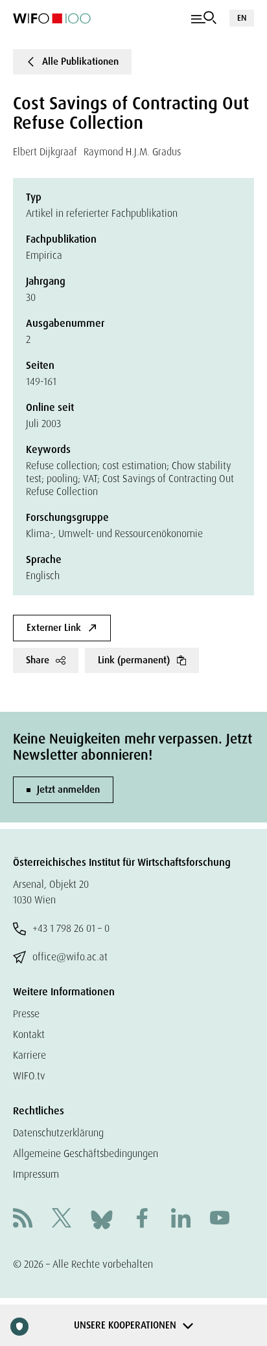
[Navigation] (203, 18)
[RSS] (22, 1219)
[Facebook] (142, 1219)
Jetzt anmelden (68, 789)
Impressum (36, 1174)
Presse (26, 1014)
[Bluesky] (102, 1218)
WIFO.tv (29, 1076)
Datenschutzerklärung (58, 1133)
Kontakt (29, 1034)
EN (241, 17)
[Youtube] (219, 1219)
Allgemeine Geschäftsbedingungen (85, 1153)
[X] (61, 1219)
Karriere (29, 1055)
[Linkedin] (181, 1219)
